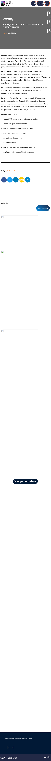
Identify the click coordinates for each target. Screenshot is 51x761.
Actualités (8, 20)
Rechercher (4, 203)
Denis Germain (11, 171)
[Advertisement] (19, 380)
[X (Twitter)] (5, 747)
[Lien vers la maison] (7, 3)
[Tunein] (9, 747)
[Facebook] (12, 747)
